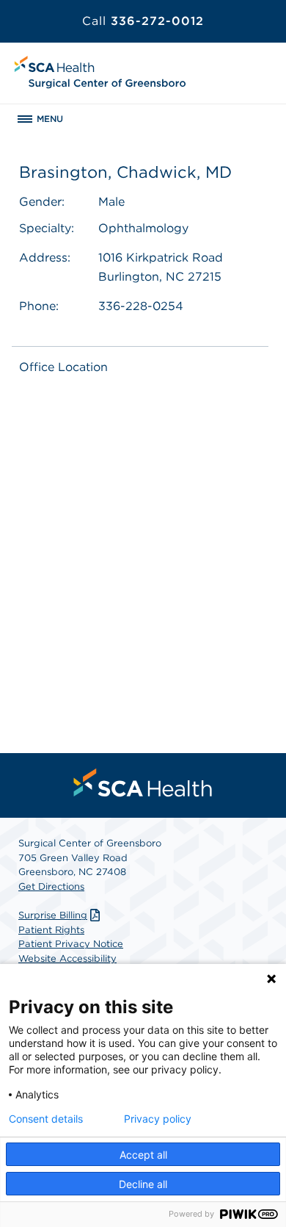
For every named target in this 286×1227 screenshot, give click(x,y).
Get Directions (51, 886)
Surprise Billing (52, 915)
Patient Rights (51, 929)
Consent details (46, 1119)
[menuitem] (143, 782)
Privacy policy (157, 1119)
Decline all (143, 1184)
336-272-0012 (143, 21)
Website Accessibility (67, 958)
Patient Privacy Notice (70, 943)
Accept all (143, 1154)
